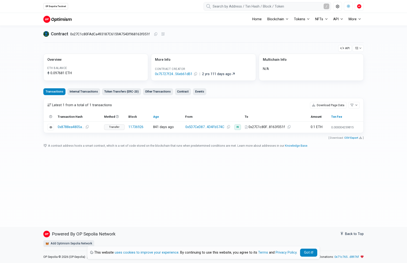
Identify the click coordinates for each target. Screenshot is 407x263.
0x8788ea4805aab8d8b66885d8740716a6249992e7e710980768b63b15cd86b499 (71, 127)
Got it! (308, 253)
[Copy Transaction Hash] (87, 127)
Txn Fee (336, 116)
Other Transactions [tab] (158, 91)
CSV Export (351, 137)
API (347, 48)
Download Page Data (330, 105)
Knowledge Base (296, 145)
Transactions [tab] (54, 91)
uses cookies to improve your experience (147, 253)
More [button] (353, 19)
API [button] (336, 19)
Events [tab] (199, 91)
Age (156, 116)
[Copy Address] (156, 34)
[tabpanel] (203, 115)
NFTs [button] (319, 19)
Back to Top (354, 234)
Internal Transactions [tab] (84, 91)
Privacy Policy (286, 253)
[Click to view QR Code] (163, 34)
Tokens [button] (299, 19)
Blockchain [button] (275, 19)
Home (257, 19)
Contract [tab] (183, 91)
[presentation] (183, 91)
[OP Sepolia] (57, 19)
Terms (263, 253)
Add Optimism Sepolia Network (71, 243)
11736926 (135, 127)
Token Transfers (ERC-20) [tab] (121, 91)
